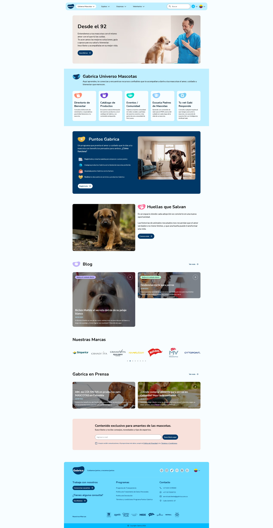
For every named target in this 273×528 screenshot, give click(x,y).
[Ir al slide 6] (140, 360)
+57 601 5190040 (169, 488)
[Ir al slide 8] (145, 360)
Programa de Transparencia (126, 488)
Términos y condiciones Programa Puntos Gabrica (134, 499)
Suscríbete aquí (170, 437)
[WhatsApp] (187, 470)
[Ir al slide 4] (135, 360)
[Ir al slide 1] (127, 360)
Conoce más (144, 236)
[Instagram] (166, 470)
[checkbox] (96, 443)
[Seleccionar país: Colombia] (202, 6)
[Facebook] (161, 470)
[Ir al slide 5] (137, 360)
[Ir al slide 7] (142, 360)
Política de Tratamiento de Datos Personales (132, 492)
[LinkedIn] (182, 470)
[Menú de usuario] (195, 6)
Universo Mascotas (85, 6)
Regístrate (83, 186)
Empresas (120, 6)
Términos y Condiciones (169, 443)
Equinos (104, 6)
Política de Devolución (124, 495)
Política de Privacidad (150, 443)
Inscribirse (83, 53)
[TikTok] (172, 470)
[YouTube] (177, 470)
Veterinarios (137, 6)
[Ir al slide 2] (130, 360)
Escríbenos (78, 501)
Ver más (192, 264)
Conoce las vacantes (82, 488)
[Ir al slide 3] (132, 360)
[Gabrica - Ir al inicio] (70, 6)
